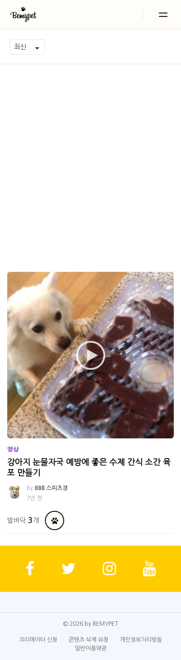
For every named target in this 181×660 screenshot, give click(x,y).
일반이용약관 (91, 648)
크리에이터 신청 (38, 640)
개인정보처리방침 (141, 640)
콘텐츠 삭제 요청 (89, 640)
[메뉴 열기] (163, 14)
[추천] (54, 520)
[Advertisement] (90, 159)
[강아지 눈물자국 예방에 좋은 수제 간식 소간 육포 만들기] (90, 355)
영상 (13, 449)
